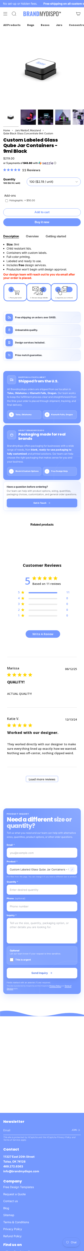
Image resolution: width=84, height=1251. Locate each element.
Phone (16, 898)
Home (6, 130)
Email (11, 844)
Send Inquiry (39, 973)
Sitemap (8, 1215)
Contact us (10, 1201)
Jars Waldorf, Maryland (28, 130)
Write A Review (42, 634)
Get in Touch (39, 503)
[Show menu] (5, 13)
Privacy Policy (55, 986)
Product (12, 861)
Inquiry (12, 915)
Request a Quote (14, 1194)
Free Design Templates (18, 1187)
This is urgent (23, 959)
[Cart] (78, 13)
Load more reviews (42, 779)
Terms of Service (11, 1140)
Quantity (12, 881)
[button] (42, 163)
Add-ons (10, 195)
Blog (6, 1208)
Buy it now (42, 222)
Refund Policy (12, 1236)
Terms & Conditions (16, 1222)
